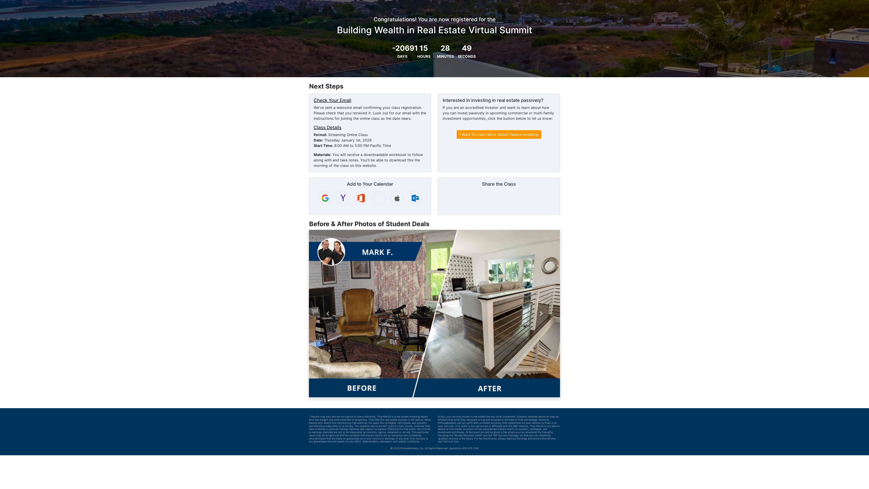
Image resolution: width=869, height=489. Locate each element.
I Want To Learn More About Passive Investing (499, 134)
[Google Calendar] (325, 198)
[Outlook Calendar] (415, 198)
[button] (328, 313)
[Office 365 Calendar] (361, 198)
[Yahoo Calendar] (342, 198)
